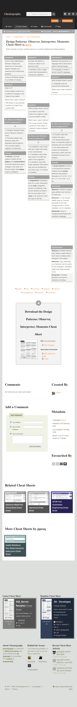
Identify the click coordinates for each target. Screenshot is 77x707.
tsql (19, 625)
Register (67, 21)
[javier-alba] (61, 465)
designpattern (28, 292)
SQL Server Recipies (64, 670)
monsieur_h (59, 621)
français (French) (61, 635)
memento (40, 292)
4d (58, 632)
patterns (57, 289)
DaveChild (31, 661)
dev (55, 632)
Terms (7, 689)
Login (55, 21)
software (36, 289)
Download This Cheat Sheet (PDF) (18, 31)
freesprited (21, 620)
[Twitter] (69, 14)
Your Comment (17, 434)
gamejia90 (60, 652)
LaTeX (46, 359)
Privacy (15, 689)
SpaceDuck (43, 661)
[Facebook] (65, 14)
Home (9, 26)
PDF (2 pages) (49, 345)
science (9, 659)
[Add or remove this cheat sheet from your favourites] (73, 31)
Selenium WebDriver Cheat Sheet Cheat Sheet (14, 508)
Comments (47, 31)
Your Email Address (16, 428)
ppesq (58, 392)
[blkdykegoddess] (57, 465)
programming (8, 661)
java (27, 289)
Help (59, 26)
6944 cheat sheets (12, 651)
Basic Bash (60, 654)
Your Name (16, 422)
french (58, 630)
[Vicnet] (65, 465)
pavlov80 (60, 660)
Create (34, 26)
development (64, 630)
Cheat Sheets (22, 26)
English (63, 420)
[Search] (53, 14)
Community (47, 26)
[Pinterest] (73, 14)
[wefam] (53, 465)
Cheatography (8, 649)
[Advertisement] (38, 5)
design (19, 289)
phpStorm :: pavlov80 (64, 662)
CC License (36, 686)
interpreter (51, 292)
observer (46, 289)
